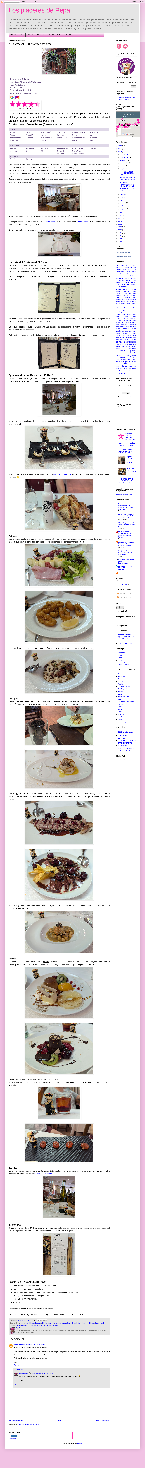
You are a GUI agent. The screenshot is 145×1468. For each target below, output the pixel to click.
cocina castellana (123, 297)
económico (120, 351)
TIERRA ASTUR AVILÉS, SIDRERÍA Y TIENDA (131, 460)
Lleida (120, 657)
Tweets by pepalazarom (124, 494)
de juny (122, 194)
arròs (123, 285)
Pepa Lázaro (23, 1373)
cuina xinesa (131, 346)
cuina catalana (56, 1323)
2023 (120, 212)
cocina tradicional (123, 320)
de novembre (125, 157)
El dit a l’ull (67, 34)
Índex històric (122, 641)
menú (126, 355)
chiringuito (119, 293)
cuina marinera (130, 339)
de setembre (124, 163)
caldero (118, 291)
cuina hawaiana (126, 335)
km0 (129, 353)
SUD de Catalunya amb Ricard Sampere (126, 663)
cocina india (127, 306)
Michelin (74, 1323)
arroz (118, 285)
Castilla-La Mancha (124, 686)
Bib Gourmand (49, 222)
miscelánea (131, 359)
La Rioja (120, 704)
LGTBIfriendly (120, 280)
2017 (120, 230)
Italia (119, 699)
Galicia (120, 694)
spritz (134, 366)
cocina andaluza (130, 295)
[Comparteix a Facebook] (44, 1320)
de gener (123, 209)
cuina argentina (130, 324)
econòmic (132, 349)
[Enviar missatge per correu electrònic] (33, 1320)
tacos (129, 368)
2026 (120, 146)
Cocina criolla (132, 269)
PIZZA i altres (122, 745)
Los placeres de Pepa (39, 10)
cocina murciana (122, 316)
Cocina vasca (120, 272)
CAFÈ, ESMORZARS (125, 743)
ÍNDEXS (59, 34)
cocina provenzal (130, 318)
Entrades (122, 593)
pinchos (118, 364)
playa (134, 364)
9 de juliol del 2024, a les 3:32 (36, 1344)
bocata (118, 287)
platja (130, 364)
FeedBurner (131, 397)
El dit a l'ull (121, 760)
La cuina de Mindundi (126, 542)
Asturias (120, 684)
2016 (120, 233)
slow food (128, 366)
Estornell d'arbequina (62, 474)
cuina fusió (127, 333)
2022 (120, 215)
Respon (16, 1365)
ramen (118, 366)
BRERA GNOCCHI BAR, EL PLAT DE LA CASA (128, 178)
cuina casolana (131, 327)
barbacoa (133, 284)
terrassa (132, 370)
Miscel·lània (50, 34)
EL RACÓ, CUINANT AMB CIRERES (127, 190)
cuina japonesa (127, 337)
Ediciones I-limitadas (43, 1174)
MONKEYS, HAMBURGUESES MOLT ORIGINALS (127, 184)
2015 (120, 236)
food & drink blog (13, 1438)
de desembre (125, 154)
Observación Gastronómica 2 (124, 504)
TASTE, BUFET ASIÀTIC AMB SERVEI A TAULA (127, 444)
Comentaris (123, 597)
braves (134, 287)
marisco (118, 355)
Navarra (120, 712)
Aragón (120, 681)
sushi (125, 368)
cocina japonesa (122, 310)
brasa (123, 287)
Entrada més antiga (102, 1420)
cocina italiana (131, 308)
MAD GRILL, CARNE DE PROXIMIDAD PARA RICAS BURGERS (127, 480)
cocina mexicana (131, 314)
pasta (123, 361)
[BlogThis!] (40, 1320)
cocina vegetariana (129, 322)
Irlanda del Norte (123, 696)
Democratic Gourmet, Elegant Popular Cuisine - (126, 567)
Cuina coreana (131, 274)
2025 (120, 149)
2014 (120, 238)
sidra (122, 366)
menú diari (131, 357)
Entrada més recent (16, 1420)
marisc (134, 353)
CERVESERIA (122, 735)
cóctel (118, 348)
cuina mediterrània (126, 342)
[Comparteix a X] (42, 1320)
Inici (59, 1420)
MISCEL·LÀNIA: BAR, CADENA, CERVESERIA (126, 732)
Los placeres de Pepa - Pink (123, 252)
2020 (120, 221)
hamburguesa (121, 353)
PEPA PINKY (14, 34)
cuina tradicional (67, 1323)
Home (22, 34)
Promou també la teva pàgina (123, 256)
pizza (124, 364)
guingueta (133, 351)
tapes (119, 370)
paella (118, 361)
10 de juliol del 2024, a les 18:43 (42, 1373)
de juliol (123, 169)
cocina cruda (125, 299)
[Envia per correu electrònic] (38, 1320)
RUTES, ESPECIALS (125, 751)
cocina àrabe (120, 324)
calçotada (127, 291)
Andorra (120, 679)
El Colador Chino (124, 532)
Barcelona (38, 1323)
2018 (120, 227)
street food (119, 368)
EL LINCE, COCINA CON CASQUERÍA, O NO (128, 173)
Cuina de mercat (123, 276)
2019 (120, 224)
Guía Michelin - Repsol (125, 643)
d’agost (122, 166)
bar (128, 285)
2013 (120, 241)
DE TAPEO (121, 738)
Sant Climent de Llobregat (86, 1323)
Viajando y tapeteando (126, 523)
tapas (134, 368)
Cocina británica (130, 267)
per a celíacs (130, 362)
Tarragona (121, 660)
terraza (119, 373)
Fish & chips (131, 278)
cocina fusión (120, 303)
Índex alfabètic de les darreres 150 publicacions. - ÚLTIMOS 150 (127, 636)
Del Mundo (40, 34)
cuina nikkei (128, 344)
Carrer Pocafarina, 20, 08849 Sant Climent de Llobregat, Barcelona (37, 1325)
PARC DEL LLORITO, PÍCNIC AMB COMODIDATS (130, 436)
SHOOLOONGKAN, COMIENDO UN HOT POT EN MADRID (125, 451)
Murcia (120, 709)
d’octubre (123, 160)
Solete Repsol (82, 222)
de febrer (123, 206)
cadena (133, 289)
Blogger (79, 1443)
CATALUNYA (30, 34)
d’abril (122, 200)
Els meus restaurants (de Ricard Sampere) (126, 98)
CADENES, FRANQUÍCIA (126, 748)
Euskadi (120, 691)
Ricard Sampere (19, 1344)
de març (123, 203)
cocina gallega (131, 303)
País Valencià (122, 717)
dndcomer (122, 573)
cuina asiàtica (120, 327)
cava (134, 291)
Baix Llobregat (29, 1323)
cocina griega (119, 306)
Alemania (121, 674)
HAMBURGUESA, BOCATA (127, 740)
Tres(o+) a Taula (124, 551)
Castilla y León (123, 689)
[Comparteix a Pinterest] (46, 1320)
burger (125, 289)
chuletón (127, 293)
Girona (120, 655)
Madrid (120, 707)
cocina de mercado (128, 301)
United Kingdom (123, 722)
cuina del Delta (127, 331)
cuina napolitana (120, 344)
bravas (128, 287)
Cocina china (121, 270)
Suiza (120, 719)
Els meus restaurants (126, 514)
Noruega (121, 714)
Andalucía (121, 676)
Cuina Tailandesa (121, 274)
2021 (120, 218)
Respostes (19, 1369)
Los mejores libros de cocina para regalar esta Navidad (125, 535)
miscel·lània (121, 359)
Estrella (124, 278)
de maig (123, 197)
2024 (120, 152)
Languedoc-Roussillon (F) (126, 701)
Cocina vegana (131, 272)
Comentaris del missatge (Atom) (30, 1424)
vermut (124, 373)
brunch (118, 289)
